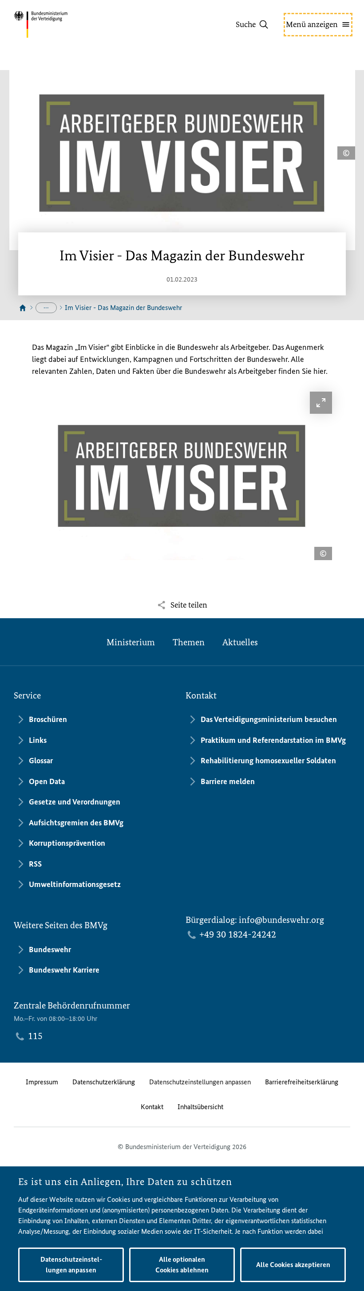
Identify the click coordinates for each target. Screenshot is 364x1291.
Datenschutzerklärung (103, 1082)
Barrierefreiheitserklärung (301, 1082)
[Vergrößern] (321, 403)
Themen (189, 642)
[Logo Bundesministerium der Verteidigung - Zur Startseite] (56, 24)
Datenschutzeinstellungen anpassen (200, 1082)
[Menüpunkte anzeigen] (46, 307)
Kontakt (152, 1107)
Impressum (42, 1082)
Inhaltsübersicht (200, 1107)
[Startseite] (22, 308)
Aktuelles (240, 642)
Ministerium (131, 642)
